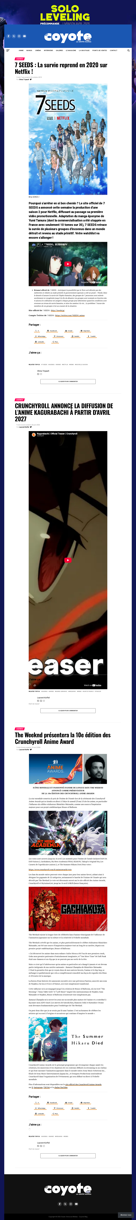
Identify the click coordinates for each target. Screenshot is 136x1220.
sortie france (88, 691)
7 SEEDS (44, 364)
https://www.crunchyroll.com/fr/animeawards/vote (50, 869)
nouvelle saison (82, 364)
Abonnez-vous (125, 1215)
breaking (72, 691)
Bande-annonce (61, 691)
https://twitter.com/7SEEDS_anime (70, 315)
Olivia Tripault (24, 79)
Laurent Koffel (24, 427)
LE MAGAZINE (71, 50)
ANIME (21, 50)
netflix (65, 364)
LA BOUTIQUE (84, 50)
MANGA (29, 50)
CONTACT (113, 50)
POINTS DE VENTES (99, 50)
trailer (98, 691)
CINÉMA (38, 50)
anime (58, 364)
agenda (52, 364)
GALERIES (59, 50)
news (72, 364)
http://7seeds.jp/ (58, 310)
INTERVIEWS (48, 50)
